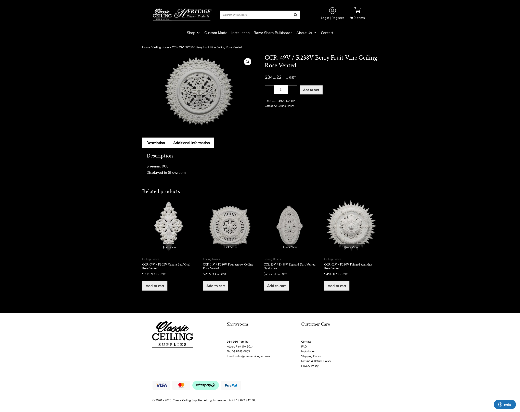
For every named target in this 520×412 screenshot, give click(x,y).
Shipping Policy (311, 356)
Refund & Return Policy (316, 361)
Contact (306, 342)
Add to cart (311, 90)
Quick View (169, 247)
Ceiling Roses (160, 47)
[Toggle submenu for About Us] (314, 33)
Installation (308, 351)
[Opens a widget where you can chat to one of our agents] (505, 405)
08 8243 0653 (241, 351)
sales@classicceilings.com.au (253, 356)
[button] (247, 61)
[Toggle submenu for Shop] (198, 33)
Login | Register (332, 18)
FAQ (304, 347)
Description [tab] (155, 142)
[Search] (295, 15)
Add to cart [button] (155, 285)
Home (146, 47)
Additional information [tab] (191, 142)
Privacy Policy (309, 366)
